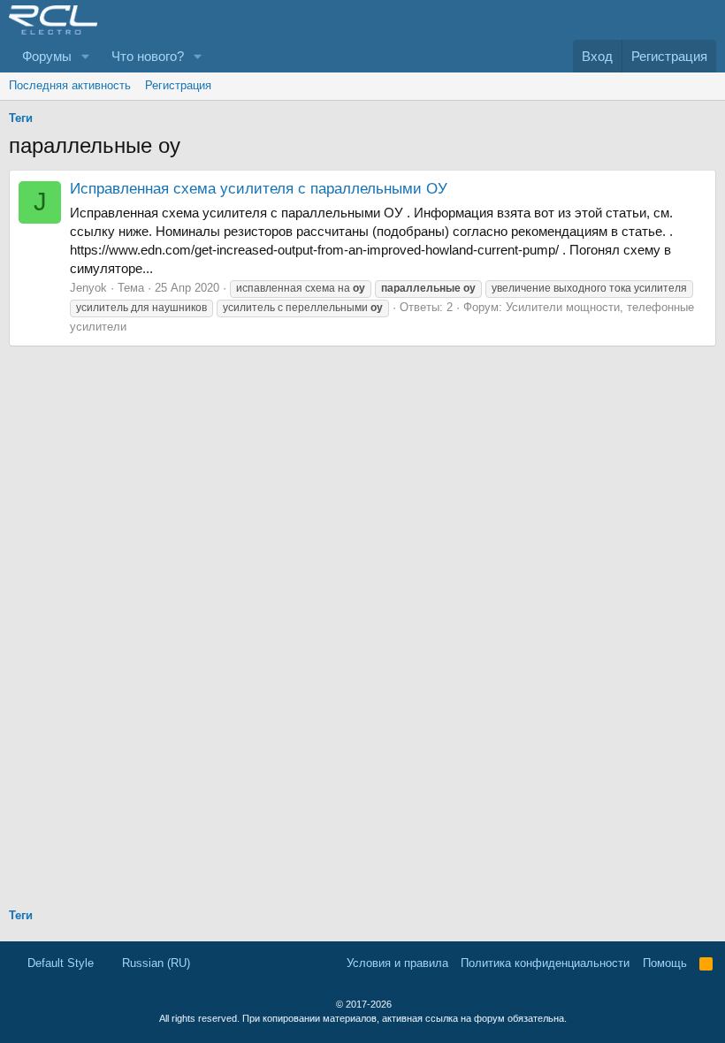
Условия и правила (397, 963)
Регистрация (178, 85)
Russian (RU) (154, 963)
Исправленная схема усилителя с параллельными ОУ (258, 188)
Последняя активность (70, 85)
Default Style (59, 963)
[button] (85, 56)
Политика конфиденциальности (545, 963)
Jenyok (88, 287)
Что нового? (147, 56)
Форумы (47, 56)
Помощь (665, 963)
